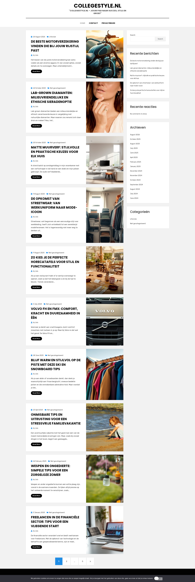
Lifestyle (52, 37)
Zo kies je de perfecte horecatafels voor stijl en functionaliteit (55, 262)
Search (132, 35)
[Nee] (159, 578)
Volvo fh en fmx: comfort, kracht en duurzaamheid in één (55, 313)
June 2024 (134, 198)
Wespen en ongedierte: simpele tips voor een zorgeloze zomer (50, 470)
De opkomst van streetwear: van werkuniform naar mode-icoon (54, 205)
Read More (36, 71)
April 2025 (134, 157)
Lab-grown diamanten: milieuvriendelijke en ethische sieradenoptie (52, 97)
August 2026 (135, 135)
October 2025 (135, 139)
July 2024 (134, 194)
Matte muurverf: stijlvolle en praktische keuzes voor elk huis (55, 151)
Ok (156, 578)
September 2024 (136, 185)
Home (82, 23)
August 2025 (135, 144)
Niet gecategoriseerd (57, 88)
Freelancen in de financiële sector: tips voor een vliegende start (55, 521)
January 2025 (135, 166)
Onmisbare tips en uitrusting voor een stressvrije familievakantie (56, 419)
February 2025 (135, 162)
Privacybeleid (108, 23)
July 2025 (134, 148)
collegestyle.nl (97, 5)
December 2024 (136, 171)
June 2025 (134, 153)
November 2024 (136, 175)
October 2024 (135, 180)
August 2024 (135, 189)
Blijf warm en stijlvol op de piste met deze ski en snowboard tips (56, 364)
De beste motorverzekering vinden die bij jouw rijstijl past (55, 46)
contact (93, 23)
